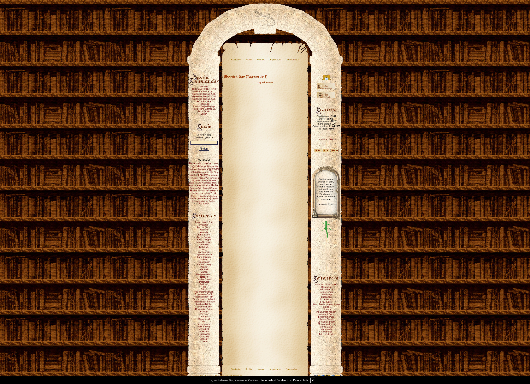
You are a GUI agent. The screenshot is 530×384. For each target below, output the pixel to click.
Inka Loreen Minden (326, 312)
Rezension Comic (204, 294)
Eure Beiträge (204, 257)
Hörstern (326, 309)
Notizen (204, 277)
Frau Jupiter (326, 302)
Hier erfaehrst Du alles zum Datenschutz (284, 380)
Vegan (204, 114)
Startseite (236, 59)
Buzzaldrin (326, 297)
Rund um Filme (204, 306)
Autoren (204, 229)
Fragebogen (204, 262)
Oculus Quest (204, 279)
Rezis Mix (204, 104)
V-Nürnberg (204, 326)
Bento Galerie (204, 237)
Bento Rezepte (203, 239)
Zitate (204, 341)
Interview (203, 244)
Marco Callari (326, 326)
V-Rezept (204, 331)
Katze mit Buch (326, 314)
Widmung (204, 336)
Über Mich (204, 86)
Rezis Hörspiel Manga (204, 106)
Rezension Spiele (204, 309)
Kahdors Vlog (204, 264)
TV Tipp (204, 314)
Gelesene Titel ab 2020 (204, 96)
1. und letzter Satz (204, 222)
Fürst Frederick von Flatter (326, 304)
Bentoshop (326, 294)
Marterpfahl (326, 329)
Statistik (204, 311)
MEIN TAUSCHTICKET (326, 284)
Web (204, 321)
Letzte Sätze (326, 319)
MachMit (204, 269)
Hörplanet (326, 307)
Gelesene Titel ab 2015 (204, 94)
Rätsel (204, 289)
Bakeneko (326, 287)
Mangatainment (204, 274)
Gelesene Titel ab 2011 (204, 91)
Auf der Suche (204, 227)
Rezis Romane (203, 101)
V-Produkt (204, 329)
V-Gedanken (204, 324)
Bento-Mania (326, 289)
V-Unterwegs (204, 334)
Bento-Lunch (326, 292)
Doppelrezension (203, 254)
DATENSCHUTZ (326, 139)
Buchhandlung (204, 252)
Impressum (275, 59)
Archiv (249, 59)
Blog (204, 249)
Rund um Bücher (203, 304)
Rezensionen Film (204, 296)
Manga (204, 272)
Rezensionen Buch (203, 291)
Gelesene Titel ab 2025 (204, 99)
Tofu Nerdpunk (326, 334)
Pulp (204, 287)
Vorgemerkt (204, 319)
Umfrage (204, 316)
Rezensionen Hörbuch (204, 299)
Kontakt (261, 59)
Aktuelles (203, 224)
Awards (204, 232)
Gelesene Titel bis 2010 (204, 89)
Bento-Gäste (204, 234)
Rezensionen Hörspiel (204, 301)
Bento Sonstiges (204, 242)
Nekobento (326, 331)
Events (203, 259)
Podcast (204, 284)
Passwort (204, 282)
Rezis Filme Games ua (204, 109)
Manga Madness (326, 324)
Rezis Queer (204, 111)
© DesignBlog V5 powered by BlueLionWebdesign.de (215, 376)
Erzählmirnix (326, 299)
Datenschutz (292, 59)
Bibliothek (204, 247)
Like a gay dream (326, 321)
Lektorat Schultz (326, 317)
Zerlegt (203, 339)
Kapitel (204, 267)
